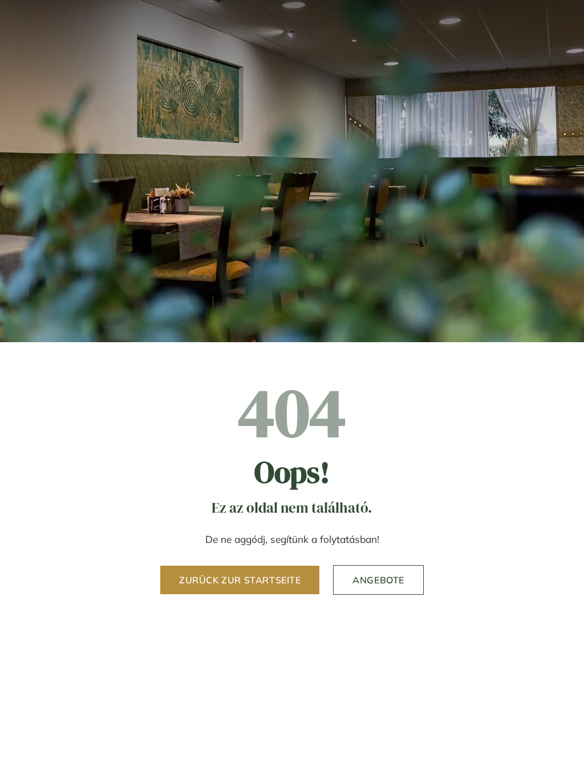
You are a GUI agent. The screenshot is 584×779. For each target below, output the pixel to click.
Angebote (378, 580)
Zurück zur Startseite (240, 580)
